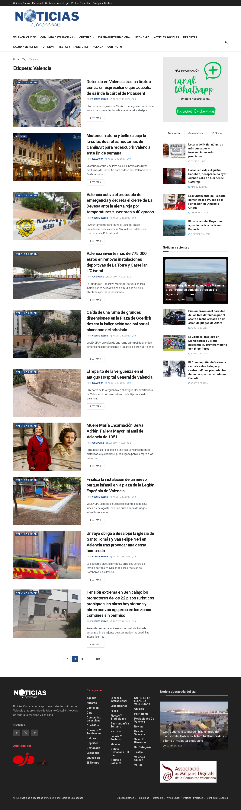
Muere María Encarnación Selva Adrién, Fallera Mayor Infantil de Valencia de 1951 (115, 431)
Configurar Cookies (103, 3)
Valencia (33, 59)
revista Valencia (139, 733)
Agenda (98, 46)
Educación (93, 757)
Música (115, 744)
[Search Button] (226, 42)
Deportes (190, 37)
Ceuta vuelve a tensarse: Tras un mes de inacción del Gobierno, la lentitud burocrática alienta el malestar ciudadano (193, 736)
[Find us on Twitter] (25, 733)
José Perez (98, 277)
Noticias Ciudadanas (72, 798)
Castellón (93, 707)
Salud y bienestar (26, 46)
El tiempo (93, 762)
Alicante (92, 702)
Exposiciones (119, 705)
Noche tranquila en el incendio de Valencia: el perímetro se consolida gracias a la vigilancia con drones (195, 289)
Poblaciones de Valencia (144, 720)
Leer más (97, 118)
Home (16, 59)
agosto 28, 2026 (173, 746)
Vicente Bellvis (100, 99)
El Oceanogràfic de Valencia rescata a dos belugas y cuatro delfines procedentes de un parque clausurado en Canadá (207, 370)
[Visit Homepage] (47, 20)
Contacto (50, 3)
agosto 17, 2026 (121, 336)
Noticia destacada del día (120, 752)
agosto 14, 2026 (121, 621)
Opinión (48, 46)
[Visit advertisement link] (195, 89)
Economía (142, 37)
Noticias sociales (166, 37)
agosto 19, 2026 (121, 99)
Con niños (93, 725)
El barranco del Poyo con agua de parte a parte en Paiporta (205, 225)
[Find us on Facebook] (16, 733)
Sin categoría (142, 747)
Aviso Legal (63, 3)
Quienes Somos (21, 3)
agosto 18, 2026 (121, 218)
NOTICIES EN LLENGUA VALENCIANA (142, 700)
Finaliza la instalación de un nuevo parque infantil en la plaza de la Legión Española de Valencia (120, 485)
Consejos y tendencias (94, 732)
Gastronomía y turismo (120, 725)
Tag (24, 59)
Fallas (114, 710)
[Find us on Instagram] (34, 733)
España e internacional (114, 37)
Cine (89, 712)
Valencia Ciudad (24, 37)
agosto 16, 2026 (121, 556)
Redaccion (97, 159)
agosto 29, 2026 (176, 299)
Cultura (85, 37)
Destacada (93, 747)
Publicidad (37, 3)
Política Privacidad (81, 3)
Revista (138, 726)
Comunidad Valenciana (56, 37)
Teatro (138, 752)
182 (98, 659)
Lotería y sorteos (116, 738)
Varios (138, 764)
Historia (116, 731)
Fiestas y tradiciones (73, 46)
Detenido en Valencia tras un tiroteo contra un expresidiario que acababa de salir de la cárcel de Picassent (119, 87)
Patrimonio (141, 713)
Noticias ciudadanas (32, 798)
